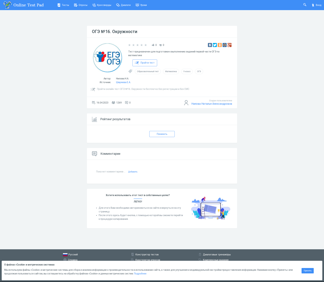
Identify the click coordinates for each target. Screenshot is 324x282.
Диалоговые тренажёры (217, 254)
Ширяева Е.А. (123, 82)
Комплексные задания (215, 260)
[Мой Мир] (225, 45)
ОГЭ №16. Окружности (114, 31)
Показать (162, 134)
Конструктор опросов (148, 260)
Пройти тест (148, 62)
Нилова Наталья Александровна (211, 103)
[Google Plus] (229, 45)
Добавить (132, 172)
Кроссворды (104, 5)
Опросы (83, 5)
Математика (171, 71)
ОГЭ (199, 71)
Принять (308, 271)
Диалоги (126, 5)
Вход (318, 5)
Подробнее (140, 273)
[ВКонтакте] (210, 45)
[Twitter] (215, 45)
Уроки (143, 5)
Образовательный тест (148, 71)
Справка (72, 260)
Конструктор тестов (147, 254)
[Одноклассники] (220, 45)
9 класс (187, 71)
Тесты (65, 5)
